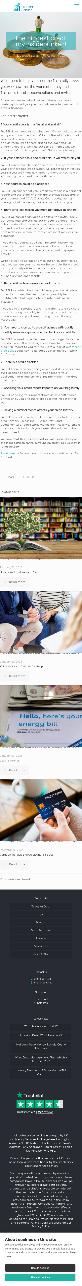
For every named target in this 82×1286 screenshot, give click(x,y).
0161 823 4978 (42, 978)
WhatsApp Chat (43, 982)
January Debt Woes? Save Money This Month (41, 1072)
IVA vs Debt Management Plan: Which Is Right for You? (41, 1059)
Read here (8, 453)
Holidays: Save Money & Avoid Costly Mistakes (41, 1046)
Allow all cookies (40, 1277)
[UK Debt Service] (23, 6)
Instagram (43, 1002)
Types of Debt (41, 906)
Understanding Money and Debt (19, 572)
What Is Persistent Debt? (41, 1026)
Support (41, 922)
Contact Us (41, 946)
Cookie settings (40, 1268)
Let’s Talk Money (10, 760)
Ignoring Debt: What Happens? (41, 1035)
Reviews (41, 938)
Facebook (43, 999)
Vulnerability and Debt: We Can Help (21, 666)
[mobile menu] (76, 6)
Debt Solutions (41, 930)
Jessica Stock (29, 55)
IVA (41, 914)
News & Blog (41, 954)
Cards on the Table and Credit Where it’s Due (27, 854)
